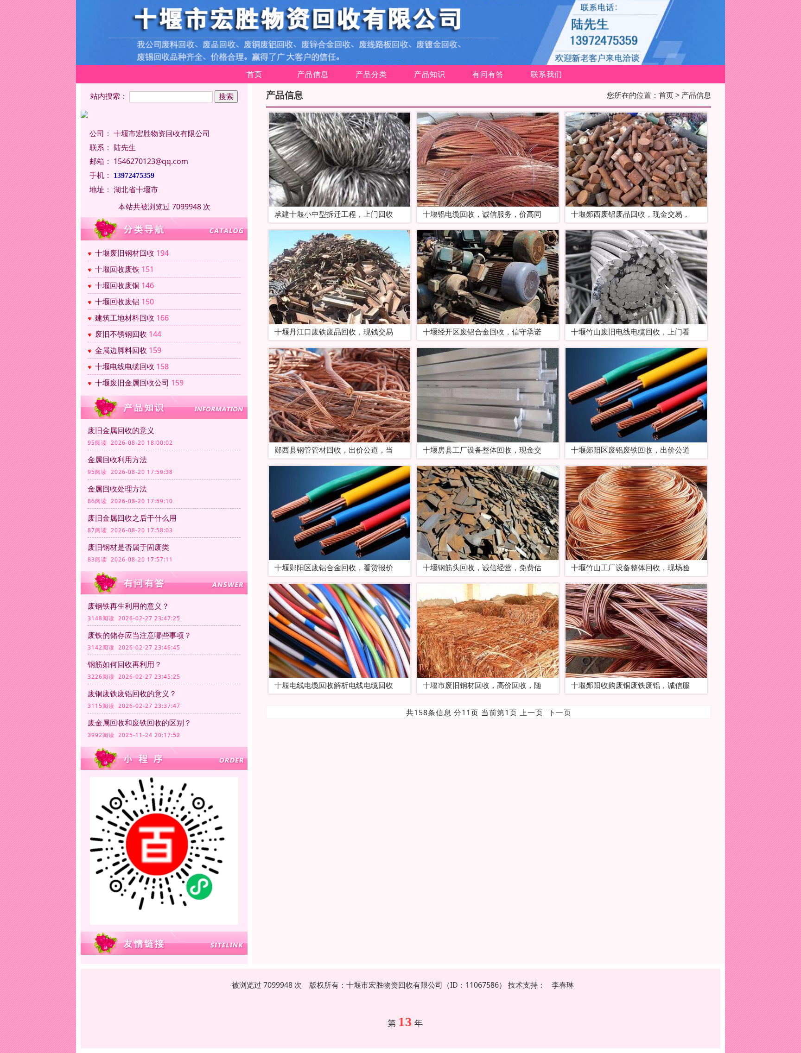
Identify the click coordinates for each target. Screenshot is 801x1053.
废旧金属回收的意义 (121, 430)
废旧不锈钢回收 (121, 334)
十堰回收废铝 (117, 301)
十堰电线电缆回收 (124, 366)
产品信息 (313, 74)
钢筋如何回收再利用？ (125, 664)
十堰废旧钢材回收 (124, 253)
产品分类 (371, 74)
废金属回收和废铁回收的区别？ (139, 723)
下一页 (560, 712)
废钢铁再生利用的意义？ (128, 606)
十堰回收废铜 (117, 285)
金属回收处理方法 (117, 489)
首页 (254, 74)
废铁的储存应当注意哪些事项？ (139, 635)
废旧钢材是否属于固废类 (128, 547)
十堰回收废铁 (117, 269)
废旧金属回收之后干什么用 (132, 518)
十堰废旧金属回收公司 (132, 383)
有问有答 (488, 74)
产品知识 (429, 74)
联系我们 (546, 74)
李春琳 (563, 985)
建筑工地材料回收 (124, 318)
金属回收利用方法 (117, 459)
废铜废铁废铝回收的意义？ (132, 693)
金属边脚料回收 (121, 350)
